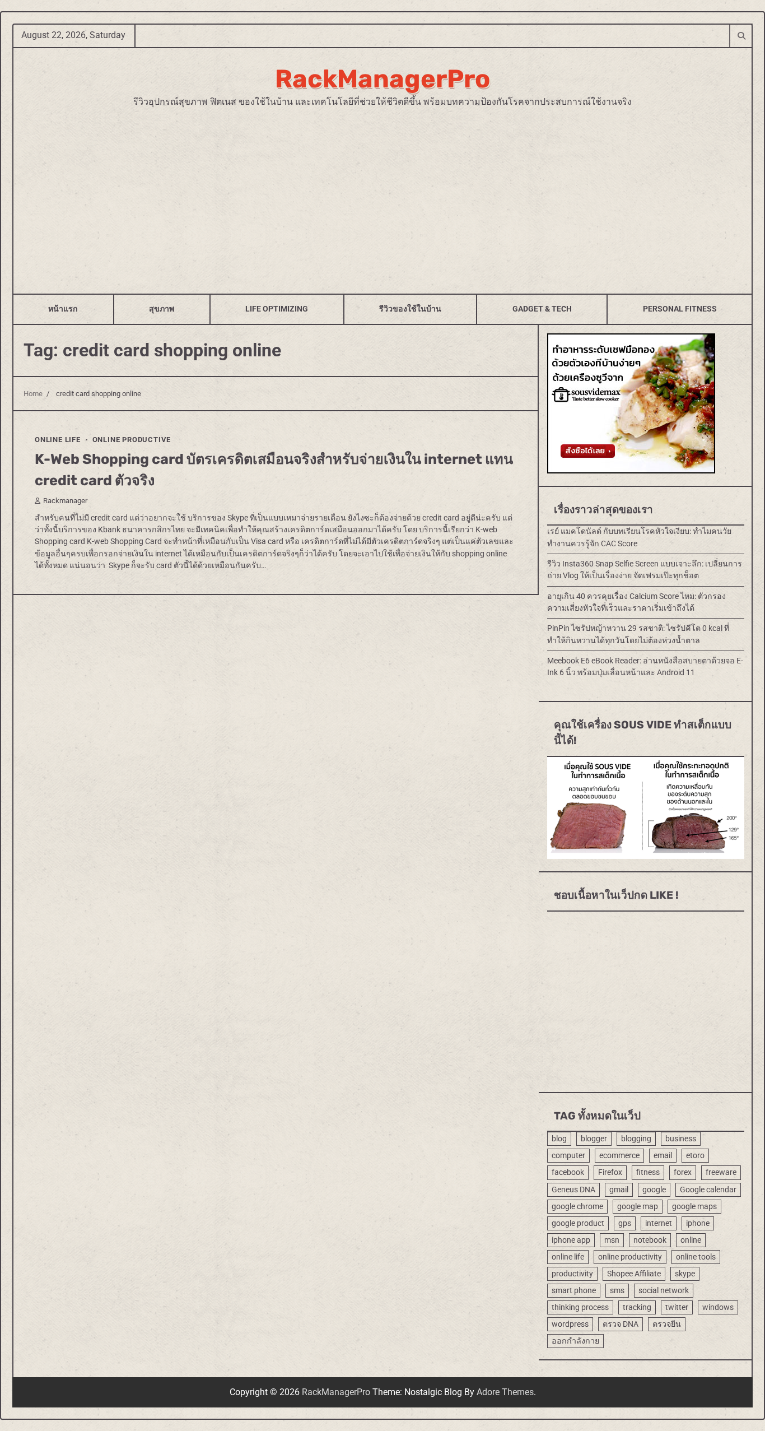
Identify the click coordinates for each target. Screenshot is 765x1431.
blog (559, 1138)
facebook (568, 1172)
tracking (637, 1307)
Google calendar (708, 1189)
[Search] (741, 35)
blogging (636, 1138)
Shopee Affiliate (634, 1273)
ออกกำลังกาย (575, 1340)
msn (611, 1239)
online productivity (630, 1256)
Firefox (610, 1172)
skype (685, 1273)
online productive (131, 439)
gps (624, 1223)
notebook (649, 1239)
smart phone (574, 1290)
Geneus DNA (573, 1189)
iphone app (571, 1239)
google (654, 1189)
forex (683, 1172)
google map (637, 1206)
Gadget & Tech (542, 308)
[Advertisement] (382, 192)
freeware (721, 1172)
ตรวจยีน (666, 1324)
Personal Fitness (680, 308)
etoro (695, 1155)
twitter (676, 1307)
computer (568, 1155)
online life (58, 439)
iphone (698, 1223)
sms (617, 1290)
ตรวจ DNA (620, 1324)
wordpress (570, 1324)
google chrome (577, 1206)
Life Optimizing (276, 308)
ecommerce (619, 1155)
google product (578, 1223)
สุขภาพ (161, 308)
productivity (572, 1273)
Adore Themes (505, 1392)
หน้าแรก (63, 308)
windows (718, 1307)
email (663, 1155)
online (690, 1239)
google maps (694, 1206)
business (680, 1138)
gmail (618, 1189)
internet (658, 1223)
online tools (696, 1256)
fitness (648, 1172)
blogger (594, 1138)
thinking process (580, 1307)
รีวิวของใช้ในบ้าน (410, 308)
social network (663, 1290)
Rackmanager (65, 500)
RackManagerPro (382, 79)
